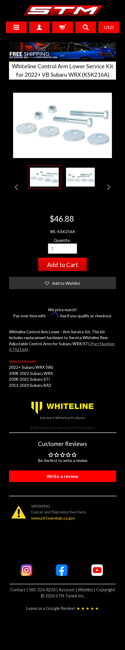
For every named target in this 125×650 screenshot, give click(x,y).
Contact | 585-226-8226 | (34, 589)
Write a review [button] (62, 476)
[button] (62, 283)
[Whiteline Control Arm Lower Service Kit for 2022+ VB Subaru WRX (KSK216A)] (80, 177)
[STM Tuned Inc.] (63, 10)
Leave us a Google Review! (62, 608)
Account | (68, 589)
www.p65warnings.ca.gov (53, 518)
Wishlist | (87, 589)
